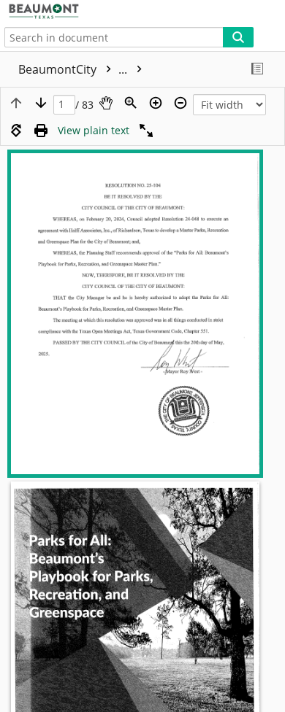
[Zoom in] (155, 102)
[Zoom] (130, 102)
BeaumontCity (74, 69)
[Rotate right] (16, 130)
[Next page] (40, 102)
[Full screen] (146, 130)
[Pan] (106, 102)
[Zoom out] (180, 102)
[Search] (238, 37)
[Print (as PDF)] (40, 130)
